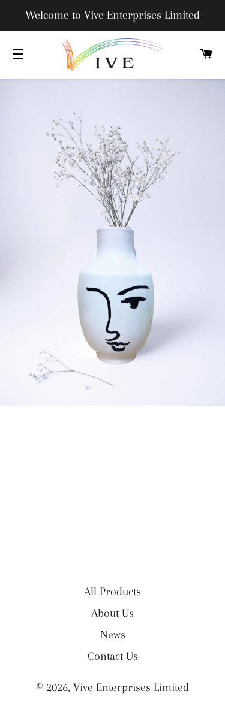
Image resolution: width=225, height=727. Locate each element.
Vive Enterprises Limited (131, 687)
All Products (112, 591)
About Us (112, 613)
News (112, 634)
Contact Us (113, 656)
